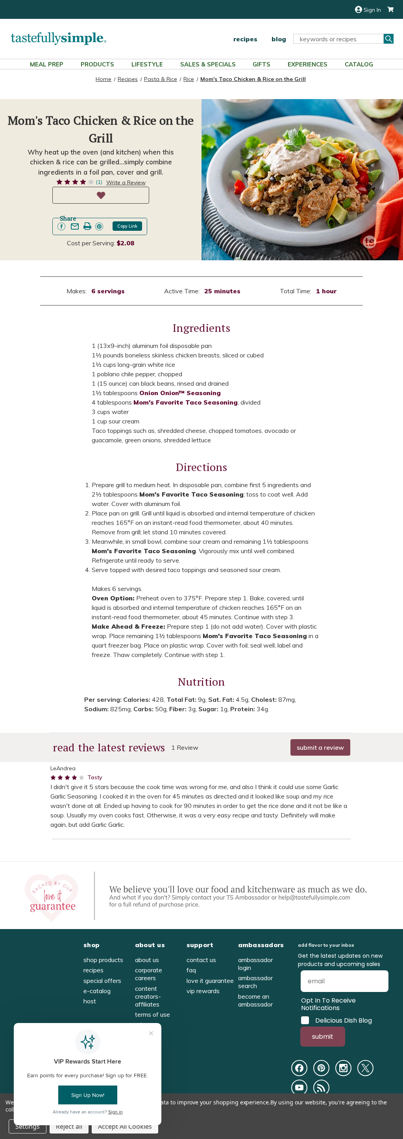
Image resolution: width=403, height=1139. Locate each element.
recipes (245, 39)
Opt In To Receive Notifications (328, 1004)
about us (147, 960)
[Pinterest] (321, 1068)
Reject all (69, 1126)
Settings (27, 1126)
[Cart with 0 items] (387, 10)
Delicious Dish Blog (343, 1020)
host (89, 1001)
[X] (365, 1068)
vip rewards (203, 991)
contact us (201, 960)
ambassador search (255, 982)
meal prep (46, 64)
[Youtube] (299, 1088)
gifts (261, 64)
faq (191, 970)
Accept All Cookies (125, 1126)
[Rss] (321, 1088)
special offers (102, 980)
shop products (103, 960)
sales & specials (208, 64)
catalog (359, 64)
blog (279, 39)
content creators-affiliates (148, 996)
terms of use (152, 1014)
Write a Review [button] (126, 182)
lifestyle (147, 64)
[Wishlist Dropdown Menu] (100, 195)
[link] (61, 226)
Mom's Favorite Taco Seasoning (185, 402)
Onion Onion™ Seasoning (180, 393)
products (97, 64)
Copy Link (127, 226)
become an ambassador (255, 1000)
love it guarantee (210, 980)
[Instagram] (343, 1068)
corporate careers (148, 974)
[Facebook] (299, 1068)
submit (322, 1036)
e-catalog (97, 991)
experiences (307, 64)
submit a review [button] (320, 747)
